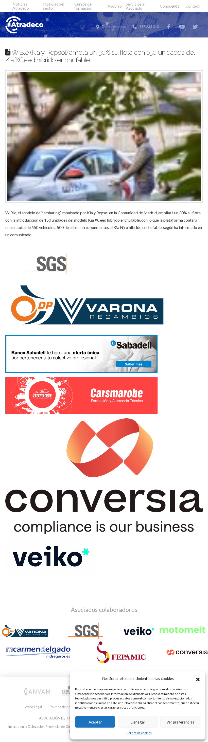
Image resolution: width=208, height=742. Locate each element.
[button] (197, 678)
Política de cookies (139, 733)
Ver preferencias (180, 722)
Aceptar (95, 722)
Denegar (137, 722)
